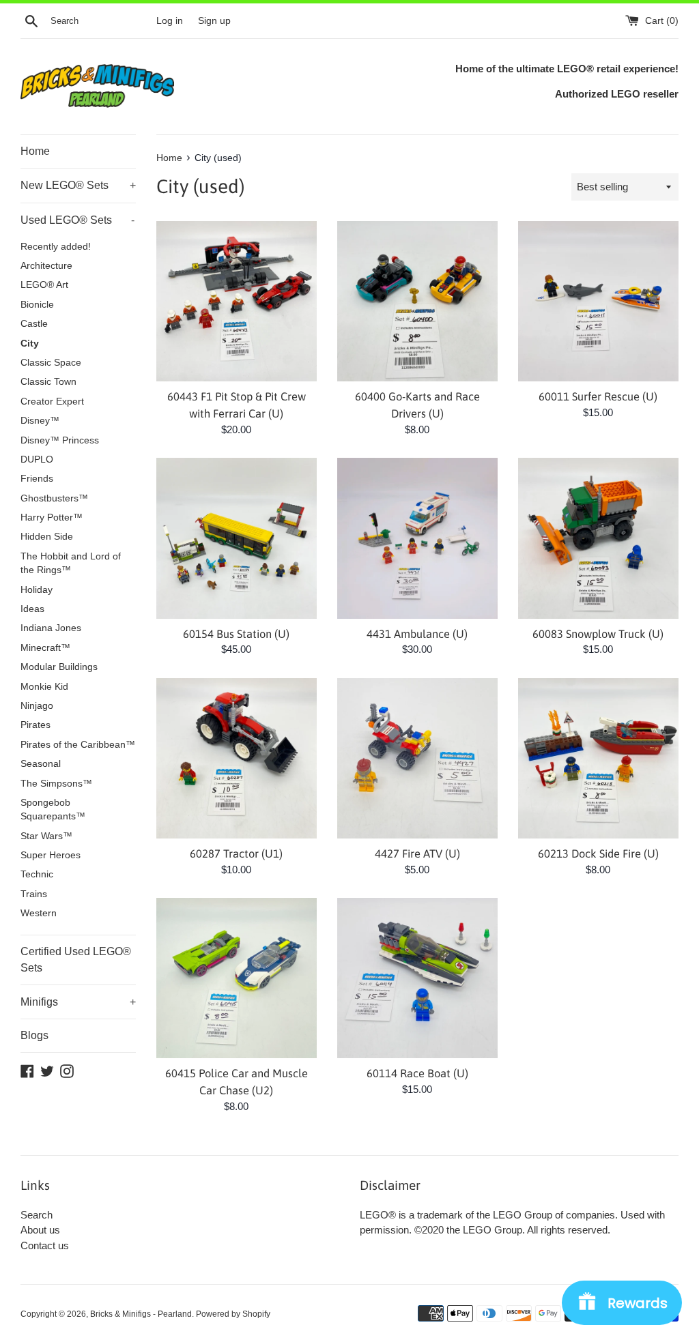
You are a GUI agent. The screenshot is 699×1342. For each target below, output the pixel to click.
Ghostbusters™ (54, 498)
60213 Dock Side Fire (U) (598, 853)
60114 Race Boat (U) (417, 1073)
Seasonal (40, 764)
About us (40, 1230)
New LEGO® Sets (78, 185)
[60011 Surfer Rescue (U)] (598, 301)
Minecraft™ (45, 648)
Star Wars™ (46, 836)
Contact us (44, 1245)
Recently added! (55, 247)
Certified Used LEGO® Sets (75, 960)
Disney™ (39, 420)
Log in (169, 21)
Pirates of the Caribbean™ (77, 745)
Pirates (35, 725)
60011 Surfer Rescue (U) (598, 396)
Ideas (32, 609)
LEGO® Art (44, 285)
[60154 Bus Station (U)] (236, 538)
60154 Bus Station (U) (236, 634)
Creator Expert (52, 401)
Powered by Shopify (233, 1314)
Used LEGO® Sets (77, 220)
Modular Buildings (59, 667)
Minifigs (78, 1002)
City (29, 343)
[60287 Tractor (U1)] (236, 758)
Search (36, 1215)
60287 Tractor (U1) (236, 853)
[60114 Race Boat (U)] (417, 978)
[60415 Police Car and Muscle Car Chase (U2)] (236, 978)
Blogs (34, 1035)
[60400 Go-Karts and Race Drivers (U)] (417, 301)
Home (35, 151)
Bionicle (37, 305)
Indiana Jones (50, 628)
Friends (36, 478)
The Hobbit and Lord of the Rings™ (70, 563)
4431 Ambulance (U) (417, 634)
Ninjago (36, 706)
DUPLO (36, 459)
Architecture (46, 266)
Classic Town (48, 382)
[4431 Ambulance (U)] (417, 538)
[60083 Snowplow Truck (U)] (598, 538)
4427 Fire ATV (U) (417, 853)
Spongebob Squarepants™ (52, 809)
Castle (34, 324)
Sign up (214, 21)
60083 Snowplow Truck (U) (598, 634)
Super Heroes (50, 855)
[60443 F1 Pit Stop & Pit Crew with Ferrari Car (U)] (236, 301)
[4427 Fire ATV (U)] (417, 758)
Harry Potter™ (51, 517)
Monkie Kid (44, 687)
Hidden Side (46, 536)
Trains (33, 894)
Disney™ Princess (59, 440)
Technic (36, 874)
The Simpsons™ (56, 783)
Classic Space (50, 363)
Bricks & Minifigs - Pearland (141, 1314)
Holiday (36, 590)
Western (38, 913)
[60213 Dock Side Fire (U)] (598, 758)
